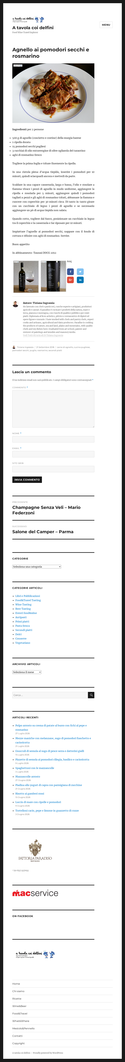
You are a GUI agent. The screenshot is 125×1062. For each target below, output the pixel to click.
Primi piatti (22, 621)
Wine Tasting (23, 604)
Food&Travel (19, 1013)
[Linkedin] (80, 280)
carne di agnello (65, 347)
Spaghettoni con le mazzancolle (34, 768)
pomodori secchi (20, 350)
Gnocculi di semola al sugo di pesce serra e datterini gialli (49, 751)
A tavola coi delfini (33, 27)
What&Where (20, 1021)
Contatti (17, 1035)
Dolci (18, 634)
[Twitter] (80, 271)
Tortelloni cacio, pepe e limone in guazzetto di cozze (47, 810)
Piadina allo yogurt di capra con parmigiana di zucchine (48, 785)
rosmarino (42, 350)
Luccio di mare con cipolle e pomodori (38, 802)
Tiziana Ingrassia (25, 347)
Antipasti (21, 617)
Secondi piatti (23, 630)
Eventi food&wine (26, 613)
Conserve (21, 638)
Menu (106, 24)
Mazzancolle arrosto (27, 776)
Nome (16, 433)
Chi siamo (18, 991)
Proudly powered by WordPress (48, 1053)
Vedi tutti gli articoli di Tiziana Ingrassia (43, 335)
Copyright (18, 1043)
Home (16, 983)
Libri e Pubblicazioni (27, 595)
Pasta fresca (22, 625)
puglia (33, 350)
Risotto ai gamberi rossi (29, 793)
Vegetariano (22, 642)
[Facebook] (70, 271)
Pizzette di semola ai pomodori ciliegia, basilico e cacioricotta (52, 759)
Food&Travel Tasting (28, 600)
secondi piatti (55, 350)
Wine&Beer (19, 1006)
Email (16, 448)
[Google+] (70, 280)
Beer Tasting (23, 608)
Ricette (16, 998)
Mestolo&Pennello (23, 1028)
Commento (20, 387)
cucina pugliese (82, 347)
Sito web (18, 463)
